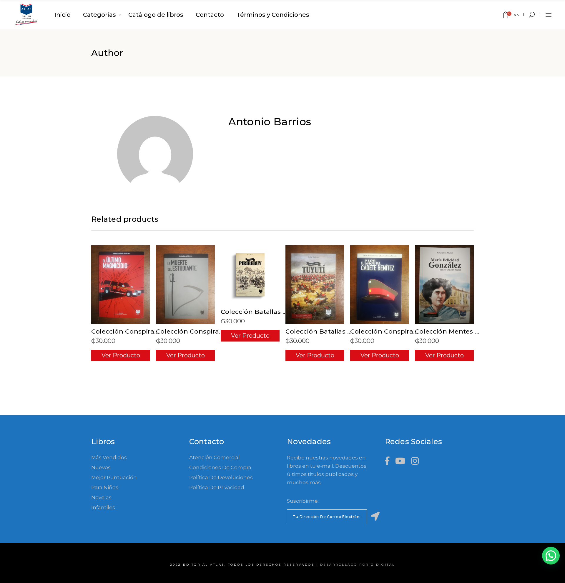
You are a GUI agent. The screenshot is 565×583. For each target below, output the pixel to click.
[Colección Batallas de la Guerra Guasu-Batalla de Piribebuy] (250, 274)
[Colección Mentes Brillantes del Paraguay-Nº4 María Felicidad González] (444, 284)
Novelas (101, 497)
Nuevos (101, 467)
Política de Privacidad (216, 487)
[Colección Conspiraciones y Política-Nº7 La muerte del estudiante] (185, 284)
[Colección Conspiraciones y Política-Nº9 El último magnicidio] (120, 284)
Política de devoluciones (221, 477)
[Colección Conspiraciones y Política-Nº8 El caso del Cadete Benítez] (379, 284)
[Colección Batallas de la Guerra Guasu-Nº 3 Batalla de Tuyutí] (314, 284)
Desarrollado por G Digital (357, 565)
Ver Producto (121, 355)
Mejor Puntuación (114, 477)
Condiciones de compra (220, 467)
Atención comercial (214, 457)
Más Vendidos (109, 457)
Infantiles (103, 507)
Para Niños (104, 487)
